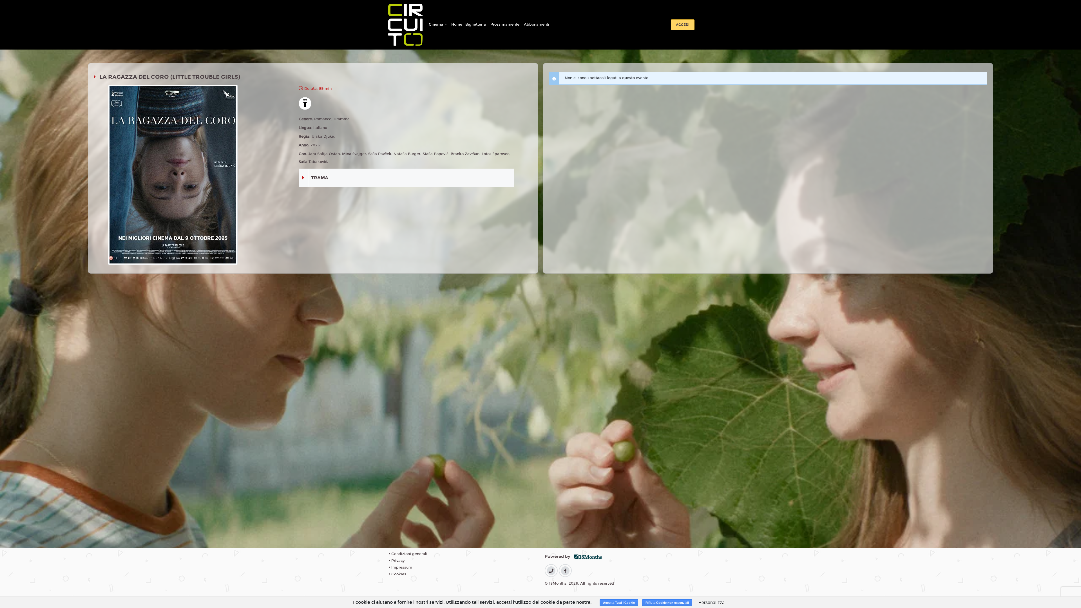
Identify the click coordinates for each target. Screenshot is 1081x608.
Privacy (397, 560)
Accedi (682, 25)
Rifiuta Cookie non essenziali (667, 602)
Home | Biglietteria (468, 24)
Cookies (398, 574)
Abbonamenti (536, 24)
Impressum (401, 567)
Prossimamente (504, 24)
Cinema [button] (436, 24)
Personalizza (711, 602)
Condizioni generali (408, 554)
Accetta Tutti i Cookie (619, 602)
